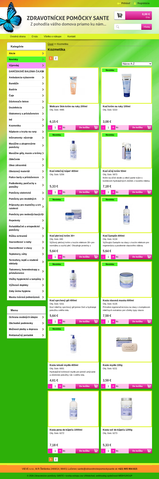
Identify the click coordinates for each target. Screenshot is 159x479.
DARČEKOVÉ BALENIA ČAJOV (26, 71)
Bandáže (14, 83)
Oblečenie (14, 159)
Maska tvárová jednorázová (24, 297)
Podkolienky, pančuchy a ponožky (22, 185)
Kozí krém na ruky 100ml (116, 106)
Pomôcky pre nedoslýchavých (25, 214)
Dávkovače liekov (19, 101)
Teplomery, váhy (18, 254)
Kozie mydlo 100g (112, 365)
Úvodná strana (18, 36)
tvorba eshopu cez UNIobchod (80, 476)
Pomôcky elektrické (20, 193)
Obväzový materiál (19, 171)
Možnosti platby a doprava (23, 329)
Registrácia (143, 3)
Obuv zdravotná (17, 165)
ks (64, 127)
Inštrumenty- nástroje (21, 137)
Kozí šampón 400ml (113, 235)
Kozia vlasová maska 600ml (118, 300)
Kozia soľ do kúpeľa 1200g (117, 429)
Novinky (13, 59)
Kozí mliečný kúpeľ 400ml (64, 171)
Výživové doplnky (18, 285)
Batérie (13, 89)
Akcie (12, 53)
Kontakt (71, 36)
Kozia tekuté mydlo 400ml (64, 365)
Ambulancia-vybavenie (21, 77)
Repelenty (14, 220)
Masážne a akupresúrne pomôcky (22, 145)
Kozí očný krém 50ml (114, 171)
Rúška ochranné (18, 236)
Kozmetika (15, 125)
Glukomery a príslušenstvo (24, 113)
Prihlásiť (125, 3)
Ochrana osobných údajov (23, 317)
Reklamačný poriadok (21, 335)
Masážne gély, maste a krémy (25, 153)
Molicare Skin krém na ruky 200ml (68, 106)
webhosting (101, 476)
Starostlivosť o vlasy (20, 248)
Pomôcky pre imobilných (22, 199)
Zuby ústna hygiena (19, 291)
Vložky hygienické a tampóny (25, 279)
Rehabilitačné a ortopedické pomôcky (24, 228)
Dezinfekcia (15, 107)
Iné (10, 119)
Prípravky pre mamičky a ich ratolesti (25, 207)
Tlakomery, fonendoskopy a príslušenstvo (24, 271)
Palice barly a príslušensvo (24, 177)
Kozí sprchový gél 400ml (63, 300)
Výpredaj (14, 65)
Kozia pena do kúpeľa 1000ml (66, 429)
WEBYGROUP (125, 476)
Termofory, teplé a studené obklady (23, 262)
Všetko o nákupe (52, 36)
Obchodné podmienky (21, 323)
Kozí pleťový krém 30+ (62, 235)
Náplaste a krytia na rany (23, 131)
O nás (35, 36)
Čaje (11, 95)
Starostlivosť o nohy (20, 242)
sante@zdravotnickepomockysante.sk (97, 469)
